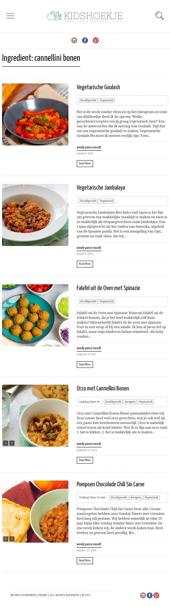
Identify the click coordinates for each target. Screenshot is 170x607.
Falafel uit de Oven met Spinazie (108, 288)
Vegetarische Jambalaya (101, 188)
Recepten (130, 401)
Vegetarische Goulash (98, 87)
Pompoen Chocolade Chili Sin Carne (110, 484)
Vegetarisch (106, 100)
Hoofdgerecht (88, 100)
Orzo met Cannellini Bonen (103, 388)
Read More (85, 163)
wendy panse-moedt (89, 147)
